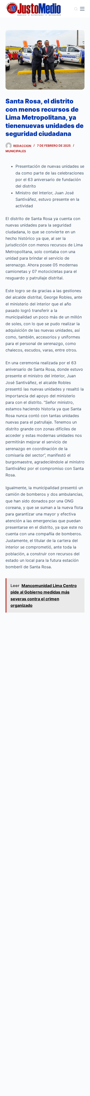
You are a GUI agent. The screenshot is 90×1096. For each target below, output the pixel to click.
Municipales (16, 151)
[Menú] (82, 9)
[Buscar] (76, 9)
